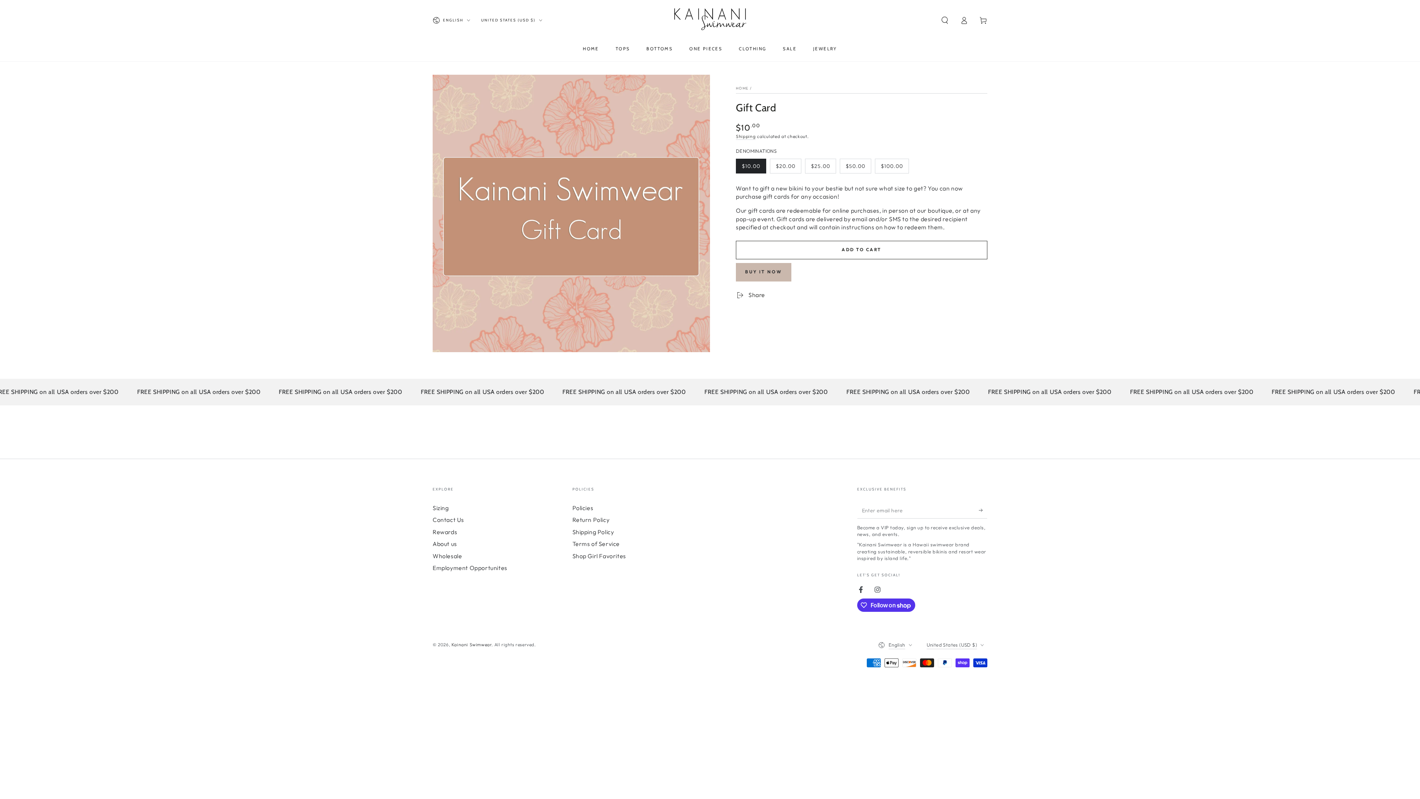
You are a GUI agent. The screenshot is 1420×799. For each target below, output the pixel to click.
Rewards (445, 532)
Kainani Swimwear (472, 644)
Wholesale (447, 556)
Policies (583, 508)
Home (742, 88)
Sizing (441, 508)
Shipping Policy (593, 532)
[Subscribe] (983, 510)
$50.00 (858, 168)
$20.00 (788, 168)
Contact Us (448, 519)
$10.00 (753, 168)
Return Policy (591, 519)
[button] (944, 20)
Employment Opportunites (470, 568)
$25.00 (823, 168)
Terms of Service (596, 543)
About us (445, 543)
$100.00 (894, 168)
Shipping (746, 136)
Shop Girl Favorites (599, 556)
